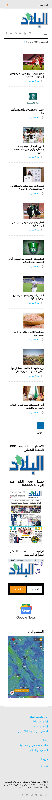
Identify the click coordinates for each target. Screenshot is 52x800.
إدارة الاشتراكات (39, 721)
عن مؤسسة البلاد (39, 716)
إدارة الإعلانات (40, 726)
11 (18, 425)
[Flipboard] (30, 33)
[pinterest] (20, 33)
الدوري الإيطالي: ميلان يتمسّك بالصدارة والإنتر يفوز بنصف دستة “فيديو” (29, 149)
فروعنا (44, 759)
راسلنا (45, 740)
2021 (36, 42)
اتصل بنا (44, 766)
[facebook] (6, 33)
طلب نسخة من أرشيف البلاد (33, 745)
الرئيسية (44, 42)
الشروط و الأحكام (38, 750)
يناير (29, 42)
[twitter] (11, 33)
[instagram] (16, 33)
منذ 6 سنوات (34, 81)
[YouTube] (25, 33)
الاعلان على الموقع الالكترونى (32, 731)
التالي (38, 433)
